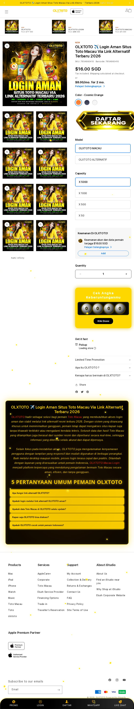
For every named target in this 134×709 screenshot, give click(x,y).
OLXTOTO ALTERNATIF (93, 159)
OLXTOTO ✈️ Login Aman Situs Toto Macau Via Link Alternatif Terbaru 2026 (67, 3)
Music (11, 598)
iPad (10, 579)
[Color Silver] (94, 102)
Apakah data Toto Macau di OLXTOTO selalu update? (39, 509)
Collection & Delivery (79, 579)
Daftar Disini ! (107, 3)
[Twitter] (83, 392)
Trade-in (42, 604)
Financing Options (48, 598)
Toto (11, 610)
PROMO (14, 705)
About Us (101, 573)
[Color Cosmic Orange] (78, 102)
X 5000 (83, 182)
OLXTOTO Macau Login (104, 463)
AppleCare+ (44, 573)
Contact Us (73, 592)
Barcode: (100, 61)
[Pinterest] (88, 392)
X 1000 (83, 193)
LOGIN (40, 705)
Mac (10, 573)
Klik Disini (103, 321)
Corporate (44, 579)
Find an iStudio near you (108, 581)
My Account (74, 573)
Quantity (80, 265)
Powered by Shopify (116, 697)
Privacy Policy (75, 604)
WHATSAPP (93, 705)
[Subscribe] (58, 690)
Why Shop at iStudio (108, 589)
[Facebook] (77, 392)
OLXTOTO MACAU (90, 148)
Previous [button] (4, 3)
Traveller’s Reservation (51, 610)
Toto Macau (75, 417)
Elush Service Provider (51, 592)
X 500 (82, 204)
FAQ (69, 598)
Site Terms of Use (77, 610)
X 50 (81, 215)
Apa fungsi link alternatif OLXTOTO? (30, 493)
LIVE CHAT (120, 705)
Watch (12, 592)
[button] (6, 12)
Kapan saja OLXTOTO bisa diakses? (30, 517)
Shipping (95, 73)
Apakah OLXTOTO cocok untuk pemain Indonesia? (38, 525)
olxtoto (12, 616)
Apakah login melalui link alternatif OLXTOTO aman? (39, 501)
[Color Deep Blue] (87, 102)
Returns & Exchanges (79, 586)
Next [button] (129, 3)
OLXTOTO (18, 417)
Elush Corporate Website (110, 595)
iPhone (12, 586)
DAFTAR (67, 705)
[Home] (60, 11)
